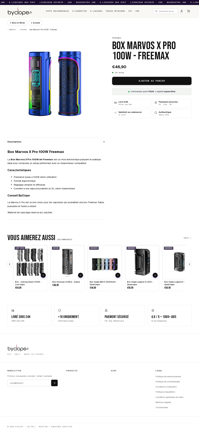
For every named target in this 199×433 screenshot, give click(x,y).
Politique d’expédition (165, 392)
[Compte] (182, 11)
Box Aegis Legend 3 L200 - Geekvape (140, 283)
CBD (137, 11)
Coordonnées (162, 407)
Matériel (12, 29)
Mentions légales (163, 402)
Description (56, 141)
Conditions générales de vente (169, 397)
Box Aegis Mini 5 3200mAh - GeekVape (103, 283)
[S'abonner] (54, 383)
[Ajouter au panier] (43, 275)
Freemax (23, 29)
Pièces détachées (115, 11)
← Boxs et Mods (17, 23)
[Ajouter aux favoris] (37, 275)
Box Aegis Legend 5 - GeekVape (174, 283)
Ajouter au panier (152, 80)
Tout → (188, 238)
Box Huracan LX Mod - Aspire (66, 282)
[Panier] (189, 11)
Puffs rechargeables (57, 11)
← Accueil (35, 23)
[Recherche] (156, 11)
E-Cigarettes (79, 11)
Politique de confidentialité (168, 381)
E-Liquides (96, 11)
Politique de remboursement (168, 376)
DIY (130, 11)
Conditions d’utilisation (166, 386)
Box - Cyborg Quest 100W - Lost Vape (28, 283)
